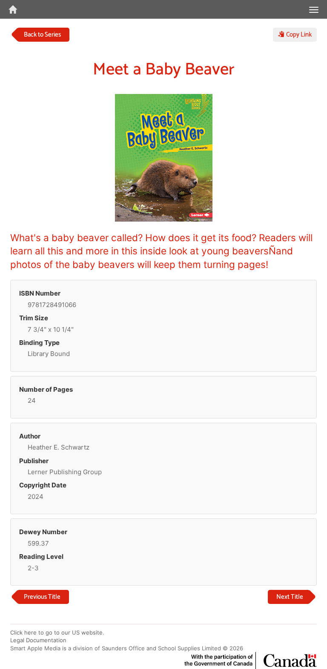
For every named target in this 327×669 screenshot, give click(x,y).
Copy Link (298, 34)
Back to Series (42, 34)
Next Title (289, 597)
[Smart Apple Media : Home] (8, 9)
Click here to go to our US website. (57, 632)
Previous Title (42, 597)
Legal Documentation (38, 640)
